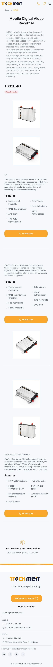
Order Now (27, 233)
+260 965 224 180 (13, 638)
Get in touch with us (24, 598)
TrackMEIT (21, 664)
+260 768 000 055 (13, 624)
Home (6, 10)
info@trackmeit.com (13, 612)
